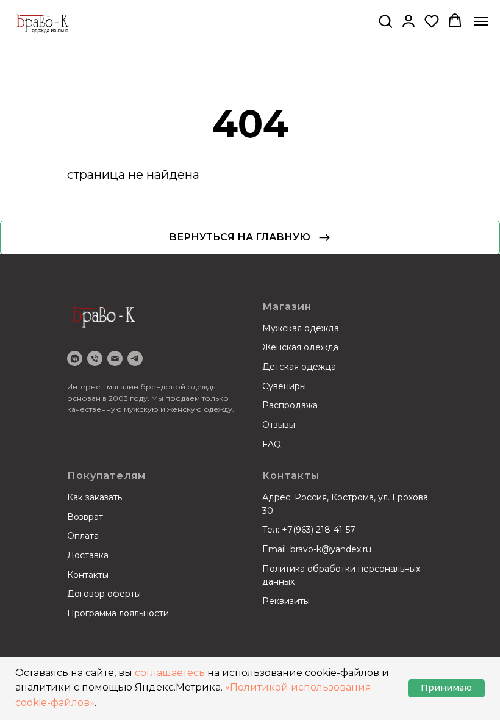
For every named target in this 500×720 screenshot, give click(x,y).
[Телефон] (94, 358)
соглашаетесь (170, 673)
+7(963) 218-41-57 (318, 529)
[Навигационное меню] (481, 21)
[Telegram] (135, 358)
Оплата (83, 535)
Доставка (88, 555)
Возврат (85, 516)
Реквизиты (286, 601)
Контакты (88, 574)
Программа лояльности (118, 613)
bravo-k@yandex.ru (330, 549)
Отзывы (278, 424)
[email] (115, 358)
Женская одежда (300, 347)
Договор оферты (104, 593)
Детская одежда (299, 366)
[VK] (74, 358)
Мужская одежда (300, 328)
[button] (385, 20)
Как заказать (94, 497)
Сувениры (284, 386)
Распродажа (290, 405)
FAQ (271, 444)
